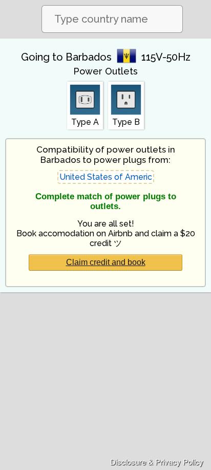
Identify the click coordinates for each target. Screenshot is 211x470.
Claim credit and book (105, 262)
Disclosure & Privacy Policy (156, 461)
